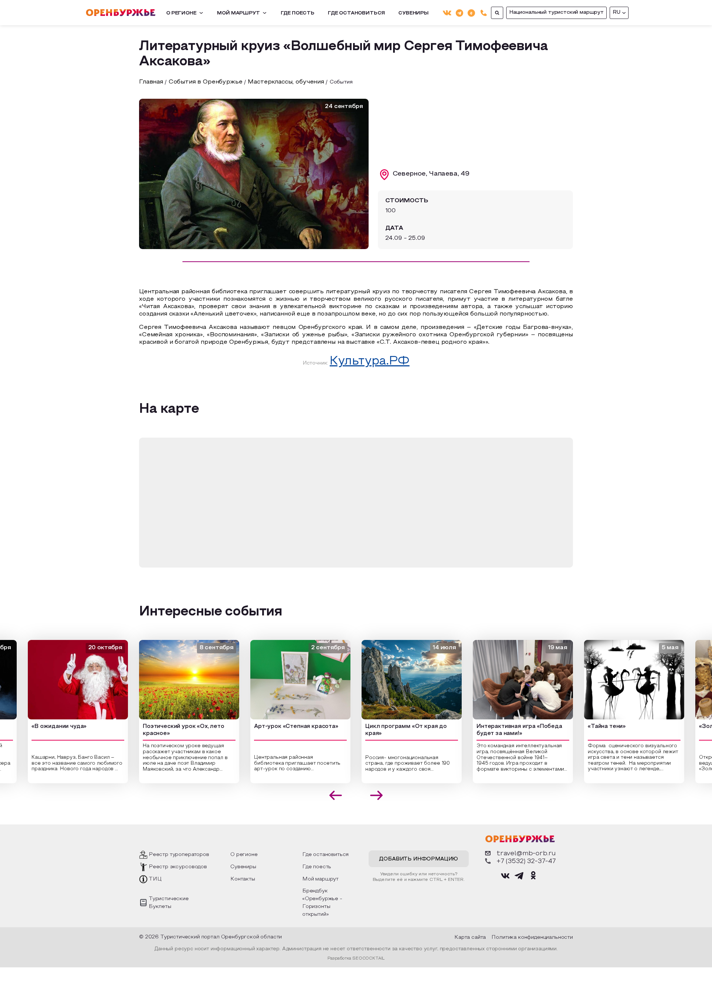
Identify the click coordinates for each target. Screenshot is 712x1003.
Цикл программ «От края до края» (395, 730)
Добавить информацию (418, 859)
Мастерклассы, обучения (286, 82)
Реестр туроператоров (179, 854)
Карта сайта (470, 937)
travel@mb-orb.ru (526, 853)
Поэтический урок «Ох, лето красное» (173, 730)
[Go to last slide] (335, 795)
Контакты (242, 879)
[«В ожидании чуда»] (67, 679)
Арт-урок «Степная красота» (286, 726)
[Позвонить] (483, 13)
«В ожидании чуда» (48, 726)
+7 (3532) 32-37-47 (526, 861)
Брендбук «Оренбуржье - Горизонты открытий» (322, 903)
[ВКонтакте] (447, 13)
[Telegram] (459, 12)
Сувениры (413, 13)
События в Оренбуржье (206, 82)
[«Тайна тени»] (624, 679)
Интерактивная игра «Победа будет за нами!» (509, 730)
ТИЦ (155, 879)
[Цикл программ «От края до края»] (401, 679)
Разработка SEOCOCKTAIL (356, 958)
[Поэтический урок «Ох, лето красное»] (179, 679)
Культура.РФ (369, 361)
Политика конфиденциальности (532, 937)
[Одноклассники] (471, 12)
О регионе (181, 13)
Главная (151, 82)
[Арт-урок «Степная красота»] (290, 679)
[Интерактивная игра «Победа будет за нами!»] (512, 679)
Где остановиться (356, 13)
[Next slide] (376, 795)
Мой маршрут (238, 13)
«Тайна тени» (596, 726)
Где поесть (297, 13)
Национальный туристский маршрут (556, 12)
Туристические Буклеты (169, 902)
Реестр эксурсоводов (178, 867)
